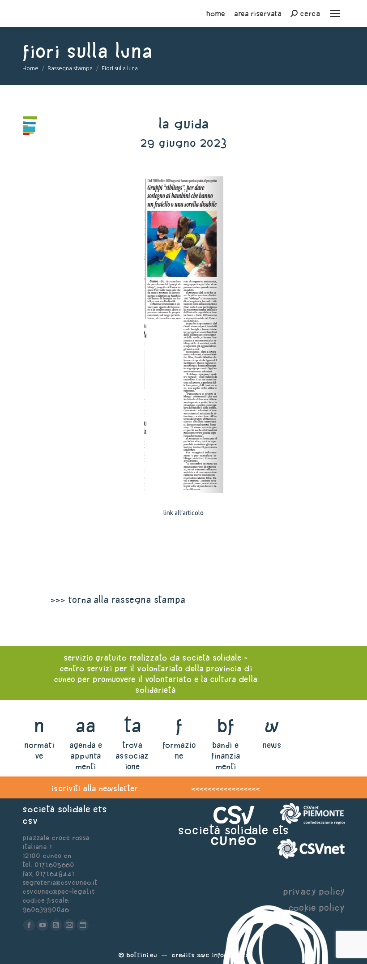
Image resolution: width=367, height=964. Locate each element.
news (272, 745)
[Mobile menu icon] (335, 13)
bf (226, 725)
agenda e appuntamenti (85, 755)
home (215, 13)
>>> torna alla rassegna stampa (118, 599)
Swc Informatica (223, 954)
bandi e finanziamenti (225, 755)
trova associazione (132, 755)
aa (85, 725)
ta (132, 725)
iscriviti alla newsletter (94, 788)
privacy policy (314, 891)
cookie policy (316, 907)
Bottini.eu (141, 954)
